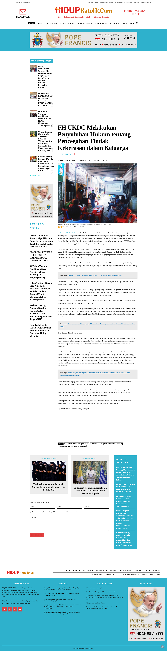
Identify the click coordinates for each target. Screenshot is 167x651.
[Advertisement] (97, 72)
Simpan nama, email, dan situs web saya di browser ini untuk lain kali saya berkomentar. (55, 512)
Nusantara (66, 154)
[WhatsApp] (131, 160)
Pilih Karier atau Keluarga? (94, 588)
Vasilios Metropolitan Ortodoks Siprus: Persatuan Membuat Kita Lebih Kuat (48, 487)
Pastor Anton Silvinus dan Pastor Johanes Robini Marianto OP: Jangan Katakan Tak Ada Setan (103, 607)
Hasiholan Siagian (70, 160)
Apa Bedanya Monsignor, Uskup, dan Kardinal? (100, 592)
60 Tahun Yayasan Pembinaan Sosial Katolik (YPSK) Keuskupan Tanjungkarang (45, 118)
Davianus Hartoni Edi (72, 444)
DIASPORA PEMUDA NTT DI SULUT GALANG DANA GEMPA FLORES (45, 99)
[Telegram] (135, 160)
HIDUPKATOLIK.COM (66, 233)
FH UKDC (85, 444)
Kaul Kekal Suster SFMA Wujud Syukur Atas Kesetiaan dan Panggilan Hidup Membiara (40, 330)
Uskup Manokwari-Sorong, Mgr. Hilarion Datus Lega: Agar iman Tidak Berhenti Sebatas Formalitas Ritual (45, 76)
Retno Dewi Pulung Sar (113, 444)
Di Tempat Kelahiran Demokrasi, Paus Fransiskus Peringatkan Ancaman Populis (90, 491)
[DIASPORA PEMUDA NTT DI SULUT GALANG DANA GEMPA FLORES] (33, 95)
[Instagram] (10, 609)
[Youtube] (20, 609)
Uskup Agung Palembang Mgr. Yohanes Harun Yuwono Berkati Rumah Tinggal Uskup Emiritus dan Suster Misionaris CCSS (104, 597)
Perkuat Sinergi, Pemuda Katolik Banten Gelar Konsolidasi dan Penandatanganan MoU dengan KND (46, 163)
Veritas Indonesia (35, 175)
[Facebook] (122, 160)
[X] (127, 160)
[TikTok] (15, 609)
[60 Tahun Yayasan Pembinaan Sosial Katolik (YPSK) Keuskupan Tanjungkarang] (33, 113)
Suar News (117, 550)
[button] (137, 23)
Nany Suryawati (96, 444)
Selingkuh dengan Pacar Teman (95, 603)
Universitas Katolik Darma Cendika (72, 446)
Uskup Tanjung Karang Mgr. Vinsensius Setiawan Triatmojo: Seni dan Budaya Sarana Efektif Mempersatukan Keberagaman (45, 141)
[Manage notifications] (162, 646)
